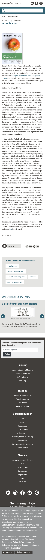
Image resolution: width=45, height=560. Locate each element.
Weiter (7, 354)
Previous (3, 316)
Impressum (22, 475)
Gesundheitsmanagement (16, 277)
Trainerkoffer (22, 403)
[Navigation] (41, 3)
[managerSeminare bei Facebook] (22, 492)
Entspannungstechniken (15, 271)
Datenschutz (22, 471)
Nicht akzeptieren (23, 552)
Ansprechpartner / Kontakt (22, 460)
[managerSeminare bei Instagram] (15, 492)
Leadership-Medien (22, 373)
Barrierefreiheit (22, 467)
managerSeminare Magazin (22, 370)
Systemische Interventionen (22, 444)
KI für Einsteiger (22, 433)
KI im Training (23, 430)
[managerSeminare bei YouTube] (29, 492)
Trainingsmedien (22, 399)
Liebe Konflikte (22, 448)
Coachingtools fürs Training (22, 437)
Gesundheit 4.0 (13, 16)
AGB (22, 464)
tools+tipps (22, 426)
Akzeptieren (8, 552)
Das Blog (22, 381)
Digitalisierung (12, 266)
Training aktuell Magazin (22, 395)
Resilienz (33, 277)
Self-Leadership (22, 377)
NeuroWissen (22, 440)
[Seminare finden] (22, 505)
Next (42, 316)
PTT (22, 419)
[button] (11, 246)
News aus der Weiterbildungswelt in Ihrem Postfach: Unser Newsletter (22, 344)
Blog (3, 16)
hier (10, 229)
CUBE (22, 422)
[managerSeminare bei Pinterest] (36, 492)
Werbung (22, 482)
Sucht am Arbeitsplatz (14, 282)
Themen (23, 478)
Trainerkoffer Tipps (22, 406)
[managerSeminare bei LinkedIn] (8, 492)
